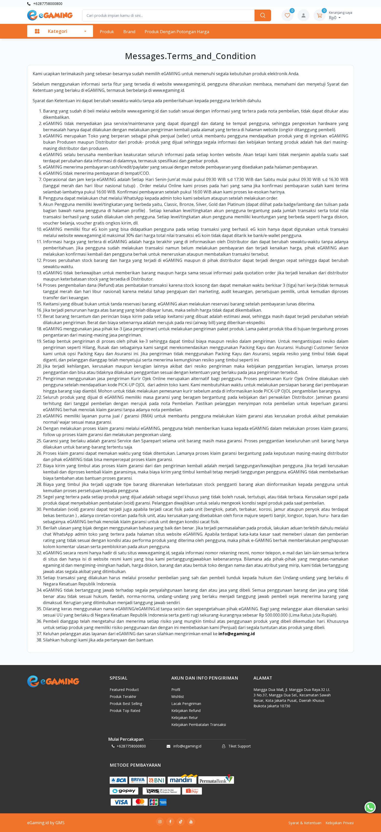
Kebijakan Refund (186, 710)
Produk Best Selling (126, 703)
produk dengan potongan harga (177, 31)
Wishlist (177, 696)
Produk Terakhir (123, 696)
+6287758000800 (47, 3)
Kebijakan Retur (184, 717)
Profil (175, 689)
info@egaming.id (236, 634)
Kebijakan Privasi (340, 822)
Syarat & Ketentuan (304, 822)
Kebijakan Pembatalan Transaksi (198, 724)
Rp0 (340, 15)
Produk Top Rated (125, 710)
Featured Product (124, 689)
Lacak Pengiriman (186, 703)
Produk (107, 31)
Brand (129, 31)
